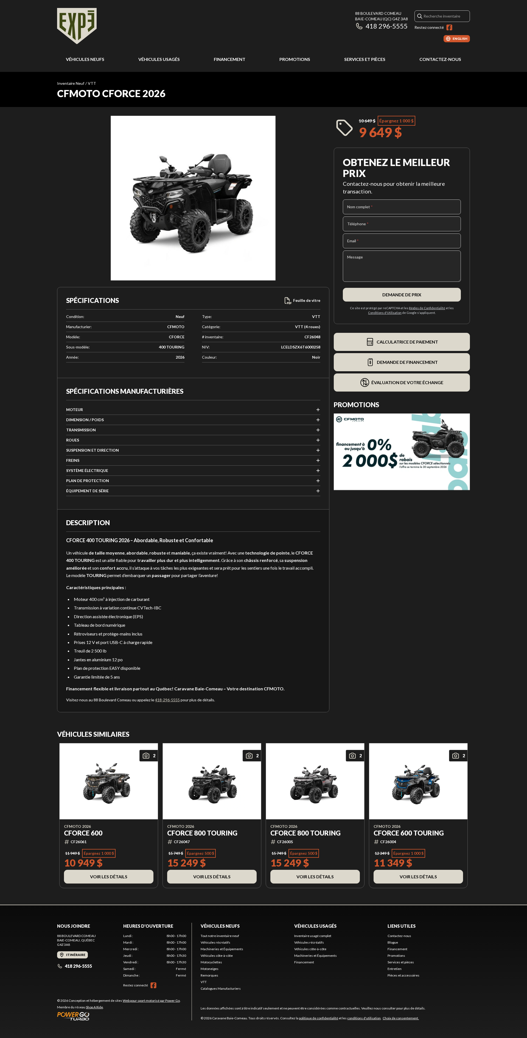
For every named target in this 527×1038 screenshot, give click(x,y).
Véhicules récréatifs (215, 942)
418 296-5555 (387, 26)
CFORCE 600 (83, 833)
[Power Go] (119, 1016)
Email (353, 240)
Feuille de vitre (306, 300)
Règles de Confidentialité (427, 308)
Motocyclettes (211, 962)
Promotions (294, 59)
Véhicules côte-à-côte (217, 955)
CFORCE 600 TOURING (409, 833)
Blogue (393, 942)
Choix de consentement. (401, 1018)
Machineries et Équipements (222, 949)
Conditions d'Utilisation (385, 312)
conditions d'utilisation (364, 1018)
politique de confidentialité (318, 1018)
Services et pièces (364, 59)
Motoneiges (209, 969)
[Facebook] (449, 27)
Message (355, 257)
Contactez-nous (440, 59)
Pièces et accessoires (403, 975)
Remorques (209, 975)
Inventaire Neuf (70, 83)
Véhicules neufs (85, 59)
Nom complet (360, 206)
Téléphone (358, 223)
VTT (92, 83)
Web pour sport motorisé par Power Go (151, 1000)
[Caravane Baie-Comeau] (77, 26)
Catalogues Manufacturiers (221, 988)
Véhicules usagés (159, 59)
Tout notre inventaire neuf (220, 936)
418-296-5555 (167, 699)
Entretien (395, 969)
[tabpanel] (154, 956)
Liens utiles (402, 926)
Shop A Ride (94, 1007)
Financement (229, 59)
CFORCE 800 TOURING (202, 833)
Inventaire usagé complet (312, 936)
